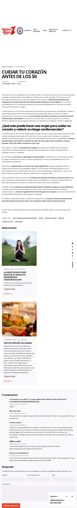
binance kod (13, 418)
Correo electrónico (33, 475)
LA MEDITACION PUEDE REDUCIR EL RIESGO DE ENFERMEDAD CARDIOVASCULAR (15, 276)
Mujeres (61, 218)
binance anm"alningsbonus (18, 453)
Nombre (4, 475)
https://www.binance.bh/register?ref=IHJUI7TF (25, 449)
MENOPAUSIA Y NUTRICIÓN (57, 501)
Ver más (7, 294)
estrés (41, 218)
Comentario (6, 484)
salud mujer (19, 221)
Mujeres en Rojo (7, 67)
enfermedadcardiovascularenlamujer (25, 218)
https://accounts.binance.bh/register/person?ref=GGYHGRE (30, 460)
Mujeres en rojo (8, 221)
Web (53, 475)
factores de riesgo (51, 218)
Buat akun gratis (15, 411)
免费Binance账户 (15, 441)
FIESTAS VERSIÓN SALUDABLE (18, 343)
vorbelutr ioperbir (15, 422)
